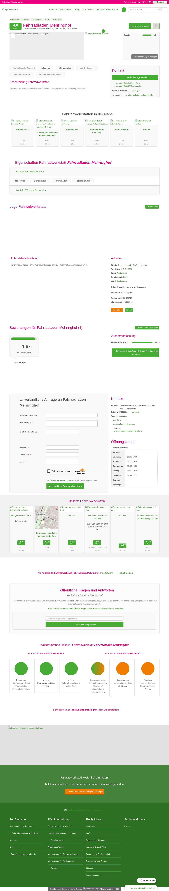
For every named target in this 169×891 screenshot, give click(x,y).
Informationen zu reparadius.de (23, 854)
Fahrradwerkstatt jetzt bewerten (137, 352)
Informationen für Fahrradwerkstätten (63, 854)
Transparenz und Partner (96, 861)
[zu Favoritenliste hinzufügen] (13, 35)
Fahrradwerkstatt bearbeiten (60, 826)
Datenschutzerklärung (59, 480)
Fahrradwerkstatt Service (29, 171)
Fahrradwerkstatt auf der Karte (127, 83)
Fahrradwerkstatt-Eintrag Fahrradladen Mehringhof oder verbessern (98, 686)
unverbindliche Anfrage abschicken (65, 486)
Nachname (25, 455)
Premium (154, 116)
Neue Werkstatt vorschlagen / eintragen (85, 791)
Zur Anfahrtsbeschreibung (124, 424)
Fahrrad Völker (22, 129)
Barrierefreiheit (147, 880)
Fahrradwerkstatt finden (60, 9)
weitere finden (46, 683)
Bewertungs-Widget (56, 847)
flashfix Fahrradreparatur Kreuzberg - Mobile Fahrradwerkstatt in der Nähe (147, 518)
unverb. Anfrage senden (140, 26)
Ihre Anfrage (25, 423)
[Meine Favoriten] (124, 9)
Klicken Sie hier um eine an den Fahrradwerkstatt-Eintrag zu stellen (85, 609)
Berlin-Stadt (122, 273)
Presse (127, 826)
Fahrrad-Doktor (121, 129)
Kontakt (129, 310)
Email (22, 462)
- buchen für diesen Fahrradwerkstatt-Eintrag (148, 684)
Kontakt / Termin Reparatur (30, 190)
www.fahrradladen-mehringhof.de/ (139, 95)
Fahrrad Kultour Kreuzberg (97, 131)
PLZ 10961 (127, 269)
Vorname (24, 448)
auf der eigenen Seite (123, 683)
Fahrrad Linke (72, 129)
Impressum (90, 826)
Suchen (165, 10)
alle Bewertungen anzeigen (145, 56)
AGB (88, 833)
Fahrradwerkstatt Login (132, 2)
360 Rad (72, 516)
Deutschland (122, 281)
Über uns (13, 840)
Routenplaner (153, 207)
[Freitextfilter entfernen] (160, 9)
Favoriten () (142, 888)
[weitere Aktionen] (156, 26)
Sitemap (89, 868)
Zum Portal (88, 9)
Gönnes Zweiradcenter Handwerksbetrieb (47, 134)
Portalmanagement (94, 875)
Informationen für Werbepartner (61, 861)
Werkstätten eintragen (107, 9)
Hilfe (143, 2)
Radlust (146, 129)
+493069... (124, 90)
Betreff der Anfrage (28, 415)
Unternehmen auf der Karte (21, 826)
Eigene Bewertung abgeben (148, 328)
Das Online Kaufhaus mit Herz (97, 517)
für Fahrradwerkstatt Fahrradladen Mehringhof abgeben (21, 684)
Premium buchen (57, 840)
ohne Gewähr (106, 573)
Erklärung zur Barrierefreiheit (98, 854)
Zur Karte (117, 420)
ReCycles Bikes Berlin (21, 516)
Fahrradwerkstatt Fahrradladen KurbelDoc (46, 534)
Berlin (125, 277)
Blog (77, 9)
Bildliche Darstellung (29, 432)
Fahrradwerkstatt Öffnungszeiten (128, 86)
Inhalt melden (126, 573)
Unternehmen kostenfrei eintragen (62, 833)
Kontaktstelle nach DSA (96, 847)
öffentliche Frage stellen (85, 624)
